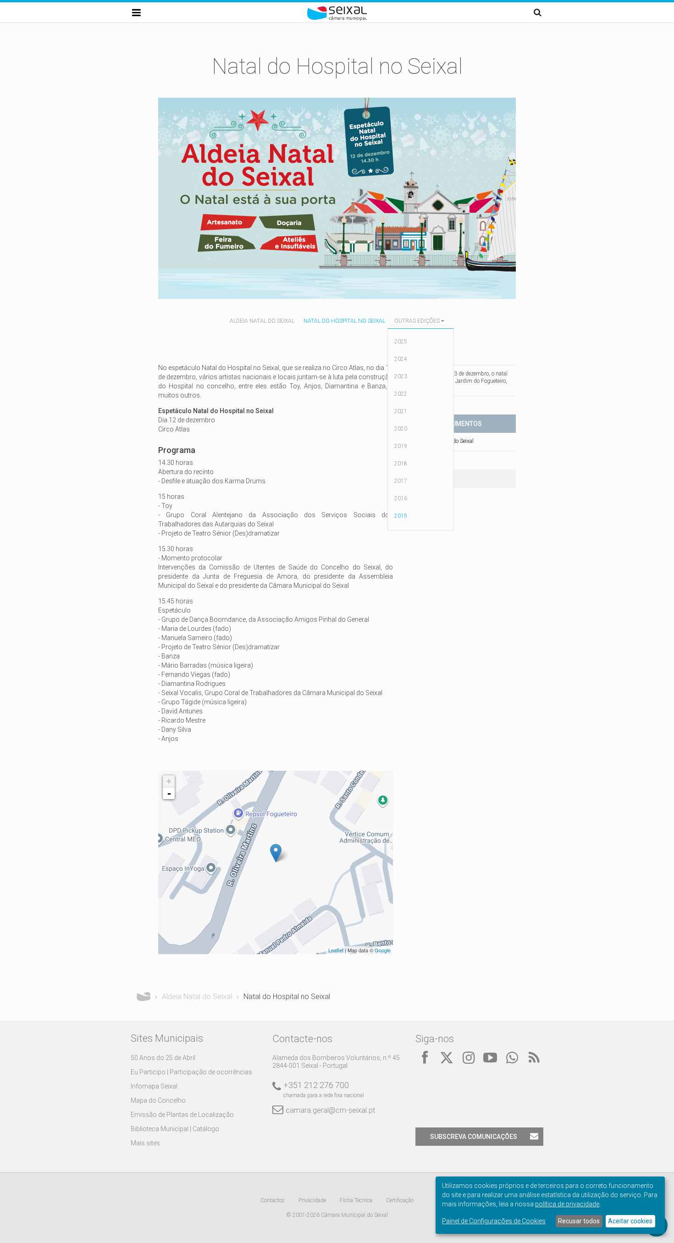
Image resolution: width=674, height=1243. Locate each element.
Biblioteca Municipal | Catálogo (175, 1129)
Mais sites (145, 1143)
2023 (400, 376)
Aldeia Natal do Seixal (262, 321)
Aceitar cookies (630, 1221)
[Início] (337, 18)
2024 (400, 359)
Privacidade (312, 1200)
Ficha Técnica (356, 1200)
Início (143, 997)
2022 (400, 394)
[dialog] (550, 1205)
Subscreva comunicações (473, 1136)
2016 (400, 498)
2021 (400, 411)
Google (383, 950)
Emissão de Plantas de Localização (182, 1114)
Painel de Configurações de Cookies (494, 1221)
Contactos (272, 1200)
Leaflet (335, 950)
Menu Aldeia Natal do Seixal (440, 441)
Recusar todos (579, 1221)
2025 (400, 341)
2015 (400, 516)
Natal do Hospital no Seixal (344, 321)
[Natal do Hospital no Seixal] (276, 853)
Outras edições (417, 321)
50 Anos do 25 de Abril (163, 1057)
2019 (400, 446)
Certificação (400, 1200)
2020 (400, 428)
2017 (400, 481)
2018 (400, 463)
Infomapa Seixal (154, 1086)
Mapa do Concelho (158, 1100)
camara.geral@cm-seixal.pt (330, 1110)
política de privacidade (567, 1204)
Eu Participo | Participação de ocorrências (191, 1072)
